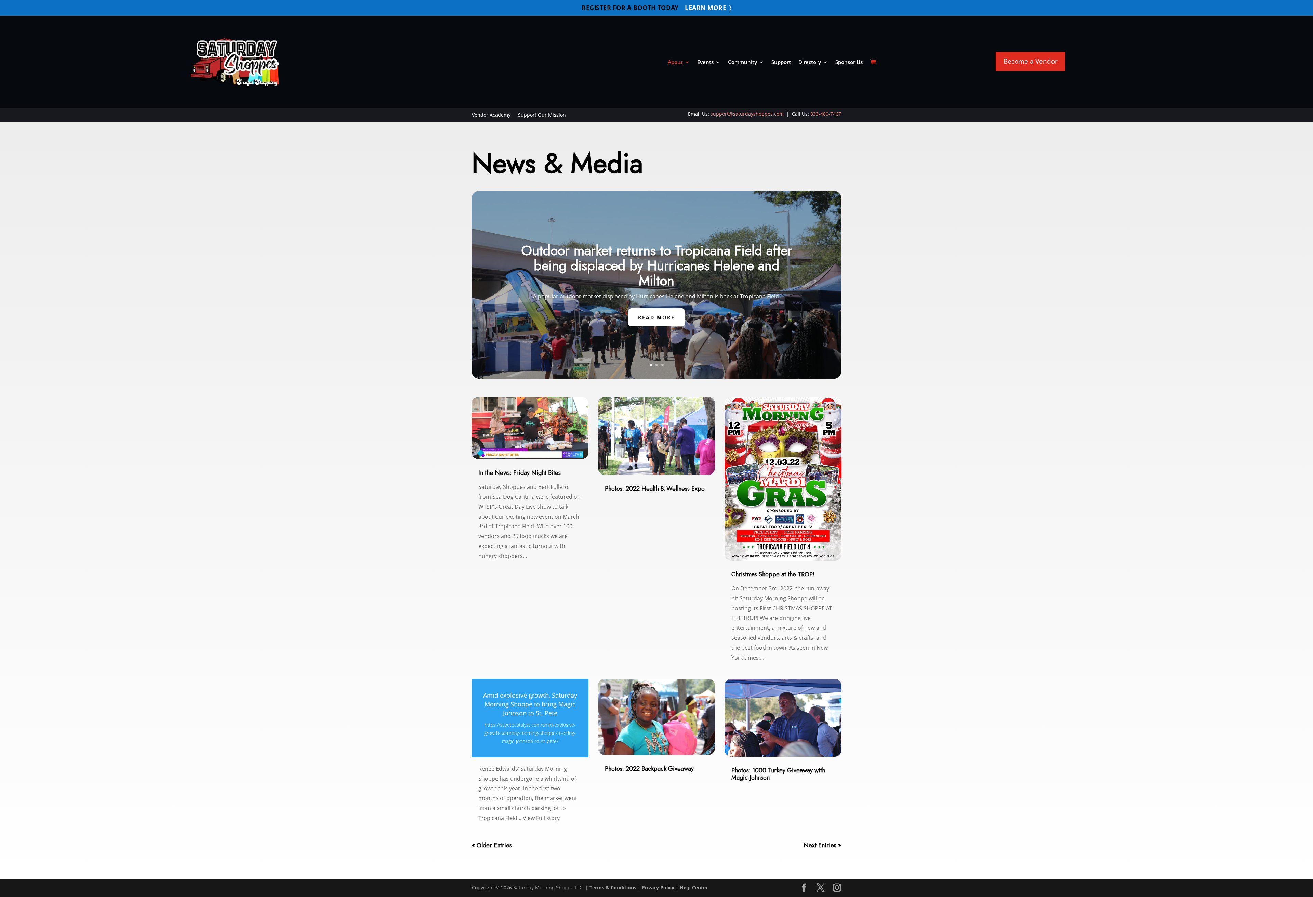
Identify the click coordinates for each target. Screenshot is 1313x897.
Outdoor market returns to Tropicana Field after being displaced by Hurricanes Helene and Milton (656, 265)
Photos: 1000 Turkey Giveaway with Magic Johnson (778, 774)
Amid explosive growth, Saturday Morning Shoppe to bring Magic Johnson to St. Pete (530, 704)
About (675, 61)
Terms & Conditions (612, 887)
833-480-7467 (825, 113)
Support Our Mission (542, 115)
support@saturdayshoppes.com (747, 113)
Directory (809, 61)
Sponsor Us (849, 61)
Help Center (694, 887)
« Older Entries (492, 845)
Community (742, 61)
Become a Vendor (1031, 61)
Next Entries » (822, 845)
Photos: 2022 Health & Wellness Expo (655, 488)
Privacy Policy (658, 887)
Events (705, 61)
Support (781, 61)
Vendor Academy (491, 115)
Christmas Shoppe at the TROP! (772, 574)
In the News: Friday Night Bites (519, 472)
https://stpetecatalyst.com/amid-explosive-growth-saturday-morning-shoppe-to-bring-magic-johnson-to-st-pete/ (530, 733)
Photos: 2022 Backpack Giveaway (649, 768)
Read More (656, 317)
